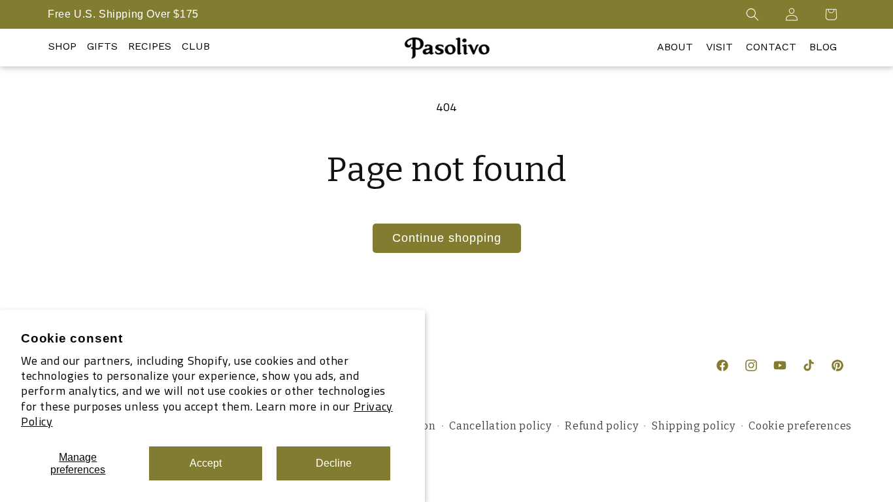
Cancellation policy (500, 426)
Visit (719, 47)
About (675, 47)
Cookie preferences (800, 426)
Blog (823, 47)
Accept (206, 463)
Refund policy (601, 426)
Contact (771, 47)
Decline (334, 463)
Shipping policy (693, 426)
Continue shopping (446, 237)
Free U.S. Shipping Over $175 (123, 14)
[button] (752, 14)
